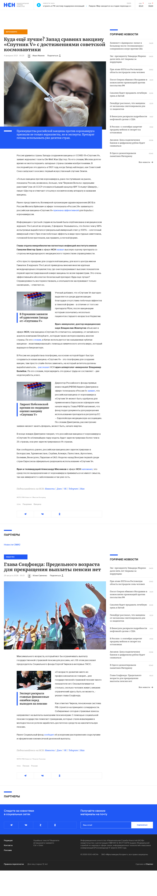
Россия (34, 766)
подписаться (142, 825)
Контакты (8, 845)
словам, (37, 339)
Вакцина (37, 504)
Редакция (8, 840)
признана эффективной (66, 210)
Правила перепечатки (14, 864)
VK (65, 488)
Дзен (59, 488)
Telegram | (74, 488)
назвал (60, 249)
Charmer (149, 864)
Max (82, 488)
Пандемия (27, 504)
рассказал (43, 367)
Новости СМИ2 (12, 544)
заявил (91, 390)
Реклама (8, 850)
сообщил (49, 734)
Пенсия (26, 766)
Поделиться (52, 55)
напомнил (87, 469)
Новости (50, 488)
